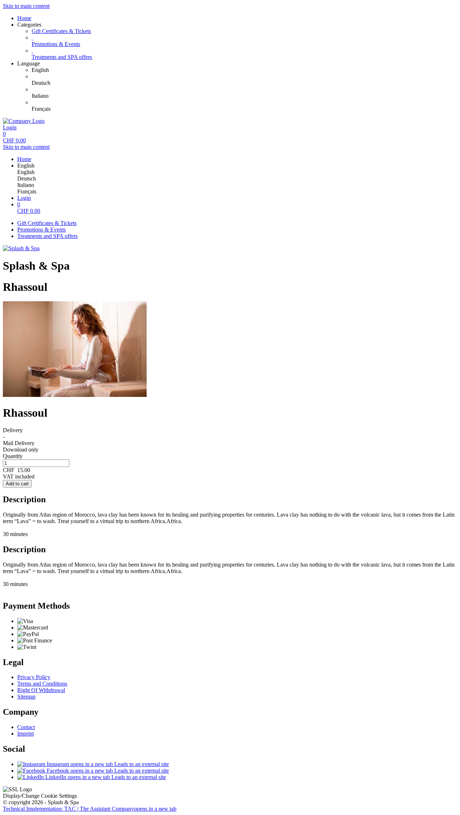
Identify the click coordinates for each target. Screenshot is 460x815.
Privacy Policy (33, 677)
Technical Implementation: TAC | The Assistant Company (89, 809)
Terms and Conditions (42, 684)
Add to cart (17, 483)
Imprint (25, 734)
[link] (244, 70)
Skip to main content (26, 6)
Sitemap (26, 696)
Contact (26, 727)
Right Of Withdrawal (41, 690)
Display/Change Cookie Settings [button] (40, 796)
